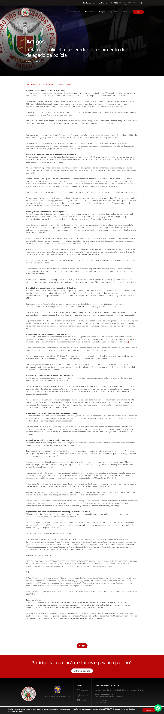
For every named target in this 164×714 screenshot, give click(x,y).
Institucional (75, 12)
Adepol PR (32, 12)
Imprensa (113, 12)
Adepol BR (57, 689)
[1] (120, 123)
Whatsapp (158, 708)
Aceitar (149, 710)
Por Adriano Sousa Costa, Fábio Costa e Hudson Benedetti (50, 84)
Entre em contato (82, 671)
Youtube (84, 700)
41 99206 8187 (116, 3)
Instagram (84, 691)
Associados (89, 12)
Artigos (102, 12)
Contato (125, 12)
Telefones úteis (89, 3)
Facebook (84, 696)
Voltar (82, 645)
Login (138, 12)
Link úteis (103, 3)
